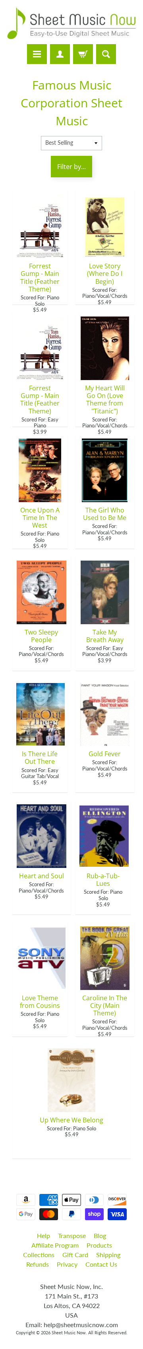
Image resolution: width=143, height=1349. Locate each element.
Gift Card (75, 1254)
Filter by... (71, 166)
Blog (100, 1235)
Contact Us (101, 1264)
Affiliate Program (55, 1245)
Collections (38, 1254)
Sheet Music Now (69, 1332)
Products (99, 1245)
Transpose (72, 1235)
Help (43, 1235)
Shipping (108, 1254)
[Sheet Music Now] (71, 23)
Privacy (67, 1264)
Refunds (37, 1264)
